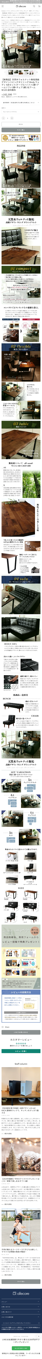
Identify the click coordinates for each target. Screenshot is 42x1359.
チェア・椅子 (28, 11)
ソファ (8, 11)
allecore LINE (21, 1348)
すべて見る (21, 1281)
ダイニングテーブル (17, 11)
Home (3, 11)
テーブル (36, 11)
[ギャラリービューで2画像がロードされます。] (16, 72)
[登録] (39, 1323)
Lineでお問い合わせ (21, 1032)
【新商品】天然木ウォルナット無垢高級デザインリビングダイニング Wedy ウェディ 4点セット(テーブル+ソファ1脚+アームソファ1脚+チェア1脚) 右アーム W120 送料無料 (21, 15)
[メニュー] (2, 6)
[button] (34, 6)
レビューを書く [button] (21, 1051)
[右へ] (37, 72)
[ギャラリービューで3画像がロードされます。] (21, 72)
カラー (4, 108)
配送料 (7, 96)
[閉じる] (38, 1336)
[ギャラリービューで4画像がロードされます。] (26, 72)
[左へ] (5, 72)
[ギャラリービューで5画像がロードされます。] (31, 72)
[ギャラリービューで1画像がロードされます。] (11, 72)
